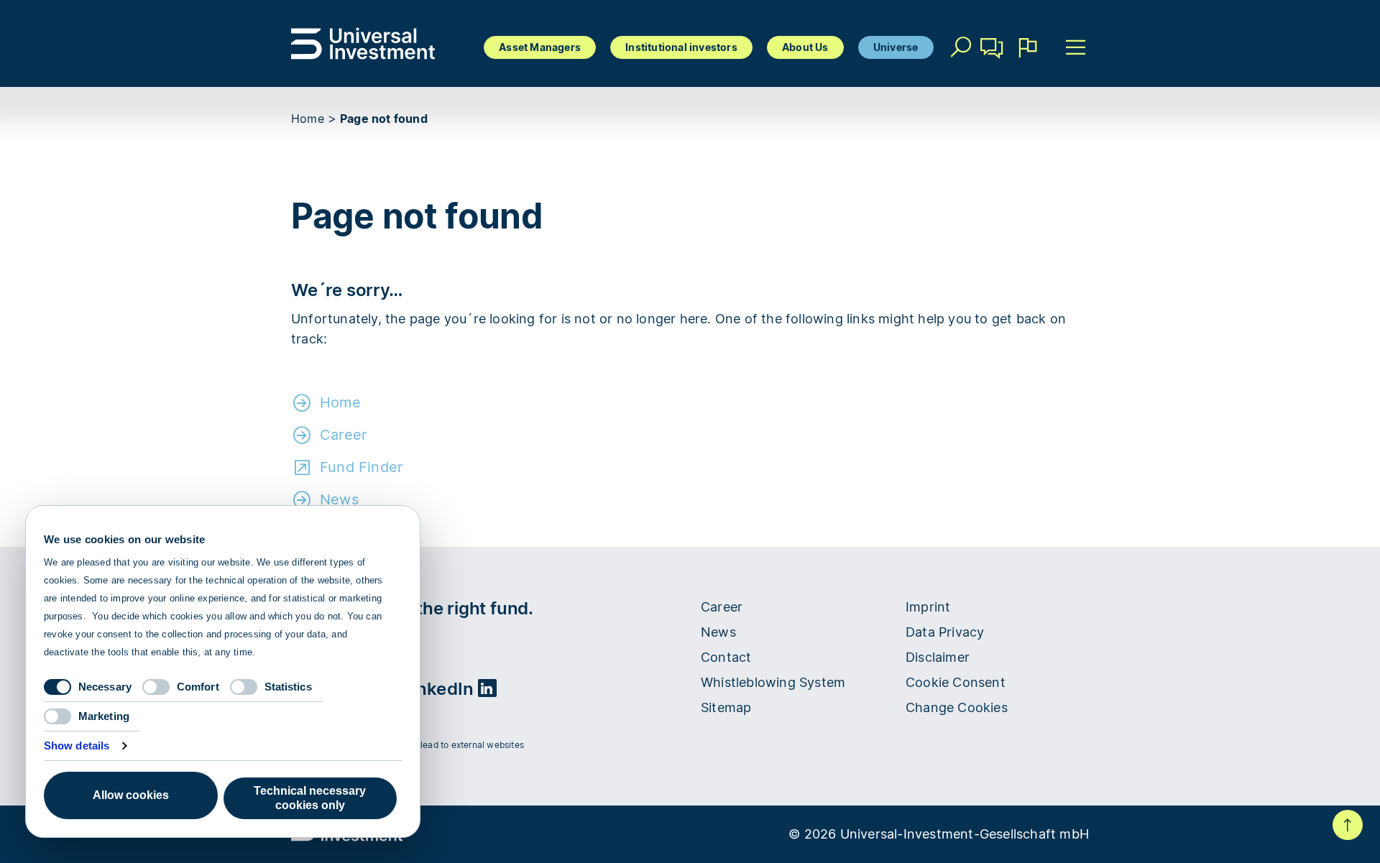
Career (343, 434)
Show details (76, 745)
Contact (993, 68)
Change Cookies (957, 707)
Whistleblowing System (773, 682)
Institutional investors (681, 47)
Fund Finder (361, 467)
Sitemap (726, 707)
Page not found (384, 118)
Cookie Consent (956, 682)
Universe (896, 47)
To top (1348, 825)
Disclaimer (938, 657)
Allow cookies (131, 795)
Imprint (928, 606)
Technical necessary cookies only (310, 798)
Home (307, 118)
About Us (805, 47)
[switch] (156, 687)
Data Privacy (945, 632)
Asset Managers (540, 47)
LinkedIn (440, 688)
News (339, 499)
